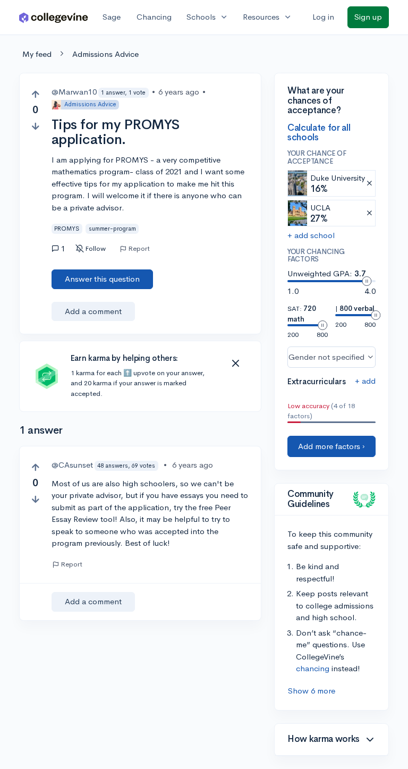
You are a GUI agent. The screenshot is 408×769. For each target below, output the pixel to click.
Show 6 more (311, 691)
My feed (37, 54)
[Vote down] (35, 126)
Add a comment (93, 311)
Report (139, 248)
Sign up (368, 17)
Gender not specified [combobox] (326, 357)
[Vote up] (35, 94)
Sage (112, 17)
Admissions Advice (105, 54)
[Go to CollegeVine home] (53, 17)
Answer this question (102, 279)
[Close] (235, 363)
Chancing (154, 17)
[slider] (366, 281)
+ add (365, 381)
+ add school (311, 235)
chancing (312, 668)
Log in (323, 17)
